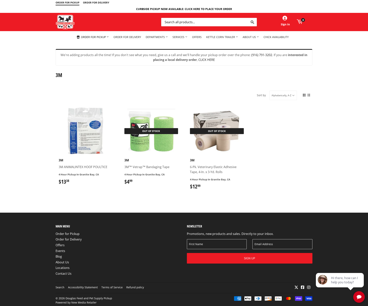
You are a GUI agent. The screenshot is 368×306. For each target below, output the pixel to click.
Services (178, 37)
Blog (59, 256)
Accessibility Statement (83, 287)
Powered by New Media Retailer (76, 302)
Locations (63, 268)
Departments (156, 37)
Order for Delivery (127, 37)
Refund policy (135, 287)
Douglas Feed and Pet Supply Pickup (89, 298)
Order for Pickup (93, 37)
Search (60, 287)
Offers (197, 37)
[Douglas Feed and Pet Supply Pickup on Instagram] (308, 287)
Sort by (261, 95)
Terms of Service (112, 287)
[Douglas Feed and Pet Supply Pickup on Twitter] (296, 287)
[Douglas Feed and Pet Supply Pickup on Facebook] (302, 287)
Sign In (285, 24)
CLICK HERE (206, 60)
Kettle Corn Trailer (221, 37)
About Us (250, 37)
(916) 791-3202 (261, 55)
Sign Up (249, 258)
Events (60, 251)
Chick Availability (276, 37)
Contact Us (63, 273)
